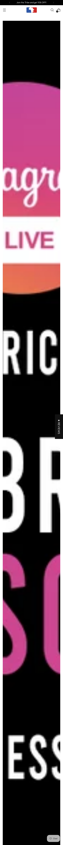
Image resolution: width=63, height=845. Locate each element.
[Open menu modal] (4, 10)
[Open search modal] (52, 10)
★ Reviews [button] (59, 426)
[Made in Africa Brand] (31, 9)
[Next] (53, 2)
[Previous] (9, 2)
